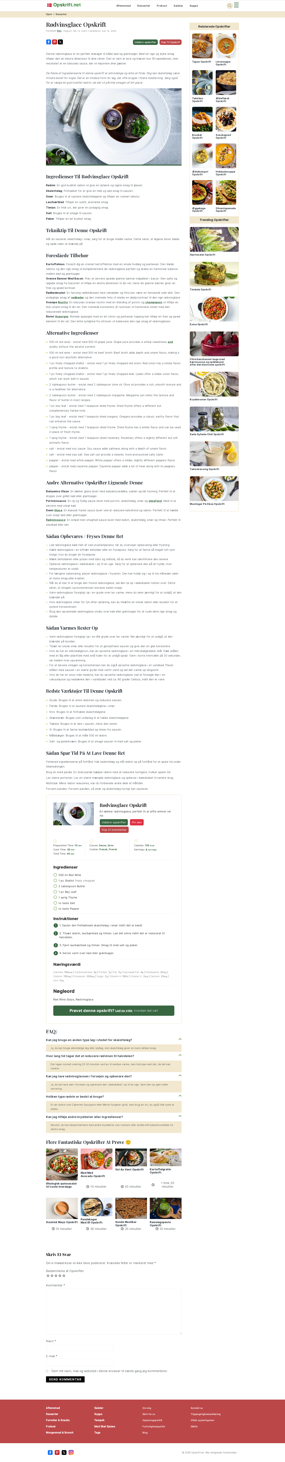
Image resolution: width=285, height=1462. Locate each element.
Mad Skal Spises (104, 1426)
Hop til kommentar (114, 829)
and (170, 342)
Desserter (143, 5)
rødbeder (77, 297)
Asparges (61, 316)
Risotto (63, 302)
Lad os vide (123, 1010)
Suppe (194, 5)
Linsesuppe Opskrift (223, 63)
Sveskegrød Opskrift (223, 136)
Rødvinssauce (55, 520)
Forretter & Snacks (58, 1420)
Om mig (146, 1408)
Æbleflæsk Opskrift (222, 100)
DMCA (194, 1426)
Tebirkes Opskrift (197, 100)
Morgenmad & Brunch (59, 1432)
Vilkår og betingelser (202, 1420)
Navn (51, 1341)
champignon (153, 302)
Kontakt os (197, 1408)
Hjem (49, 14)
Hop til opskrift (170, 42)
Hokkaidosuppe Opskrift (225, 173)
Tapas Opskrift (201, 61)
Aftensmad (123, 5)
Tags (97, 1432)
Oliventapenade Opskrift (226, 209)
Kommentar (55, 1285)
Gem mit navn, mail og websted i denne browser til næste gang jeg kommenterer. (109, 1371)
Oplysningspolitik (152, 1420)
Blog (145, 1432)
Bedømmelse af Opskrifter (65, 1271)
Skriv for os (148, 1414)
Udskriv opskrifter (145, 42)
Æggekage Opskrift (199, 209)
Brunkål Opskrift (197, 136)
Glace (58, 510)
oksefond (155, 501)
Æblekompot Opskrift (200, 173)
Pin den (137, 822)
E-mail (51, 1356)
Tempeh (99, 1420)
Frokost (162, 5)
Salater (178, 5)
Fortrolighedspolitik (153, 1426)
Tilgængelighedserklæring (206, 1414)
